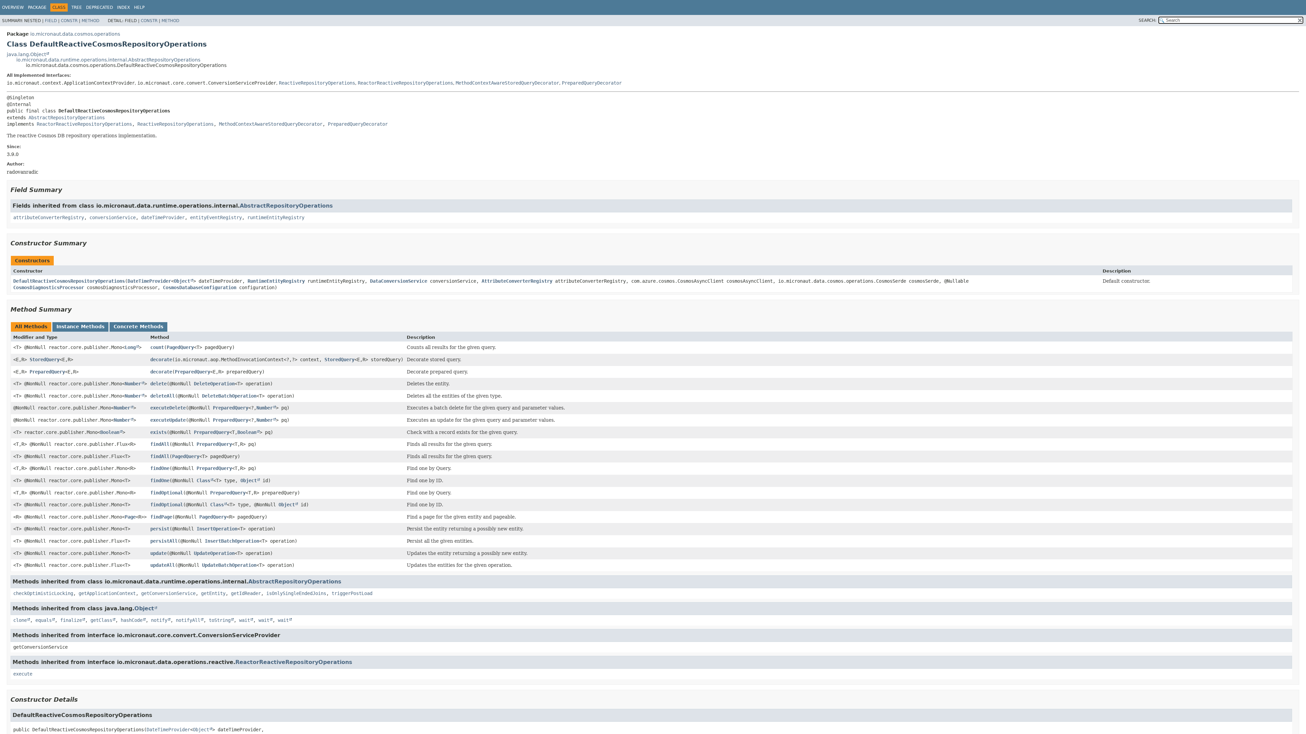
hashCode (132, 620)
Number (133, 383)
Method (90, 20)
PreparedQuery (47, 371)
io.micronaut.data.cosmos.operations (75, 34)
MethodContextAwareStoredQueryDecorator (507, 83)
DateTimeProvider (149, 281)
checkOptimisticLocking (43, 593)
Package (37, 7)
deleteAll (162, 396)
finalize (71, 620)
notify (159, 620)
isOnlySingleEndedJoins (296, 593)
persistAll (164, 541)
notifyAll (188, 620)
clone (20, 620)
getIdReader (246, 593)
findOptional (166, 492)
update (158, 553)
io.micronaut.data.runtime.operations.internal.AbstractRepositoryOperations (108, 60)
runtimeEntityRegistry (275, 217)
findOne (159, 468)
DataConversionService (398, 281)
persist (159, 528)
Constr (69, 20)
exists (158, 432)
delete (158, 383)
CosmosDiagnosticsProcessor (48, 287)
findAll (159, 444)
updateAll (162, 565)
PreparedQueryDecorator (592, 83)
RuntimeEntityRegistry (276, 281)
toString (220, 620)
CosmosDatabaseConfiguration (199, 287)
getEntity (213, 593)
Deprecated (99, 7)
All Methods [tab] (31, 326)
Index (123, 7)
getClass (101, 620)
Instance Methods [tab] (80, 326)
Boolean (109, 432)
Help (139, 7)
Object (182, 281)
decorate (161, 359)
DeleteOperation (214, 383)
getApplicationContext (107, 593)
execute (22, 674)
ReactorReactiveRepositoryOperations (405, 83)
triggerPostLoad (352, 593)
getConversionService (168, 593)
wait (244, 620)
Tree (76, 7)
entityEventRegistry (216, 217)
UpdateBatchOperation (229, 565)
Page (130, 517)
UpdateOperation (214, 553)
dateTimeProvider (163, 217)
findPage (161, 517)
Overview (13, 7)
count (157, 347)
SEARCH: (1147, 20)
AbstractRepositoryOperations (67, 117)
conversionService (112, 217)
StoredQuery (45, 359)
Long (130, 347)
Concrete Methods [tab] (138, 326)
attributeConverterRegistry (48, 217)
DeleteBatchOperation (229, 396)
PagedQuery (180, 347)
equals (43, 620)
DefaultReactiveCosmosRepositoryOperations (69, 281)
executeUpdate (168, 420)
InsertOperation (217, 528)
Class (203, 480)
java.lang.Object (26, 54)
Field (51, 20)
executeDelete (168, 407)
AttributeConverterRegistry (517, 281)
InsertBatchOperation (232, 541)
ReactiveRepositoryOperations (317, 83)
